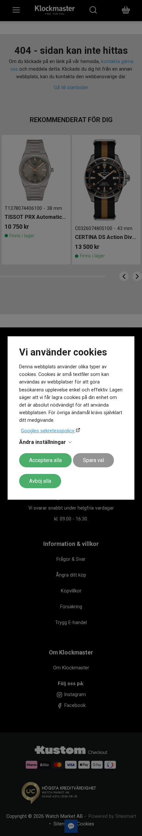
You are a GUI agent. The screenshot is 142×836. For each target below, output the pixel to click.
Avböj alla (40, 481)
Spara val (93, 460)
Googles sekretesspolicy (48, 431)
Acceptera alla (45, 460)
